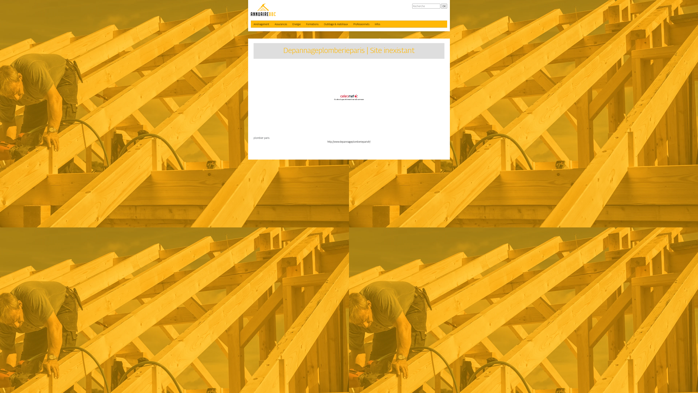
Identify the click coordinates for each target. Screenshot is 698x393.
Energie (296, 24)
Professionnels (361, 24)
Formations (312, 24)
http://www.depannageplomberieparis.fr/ (349, 141)
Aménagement (261, 24)
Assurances (281, 24)
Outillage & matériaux (336, 24)
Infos (377, 24)
